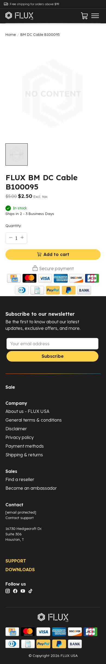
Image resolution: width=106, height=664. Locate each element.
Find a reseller (19, 479)
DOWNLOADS (20, 569)
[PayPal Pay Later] (69, 291)
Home (10, 34)
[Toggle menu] (95, 15)
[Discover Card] (76, 279)
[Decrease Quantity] (10, 237)
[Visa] (45, 279)
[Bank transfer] (84, 291)
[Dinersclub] (22, 291)
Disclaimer (16, 428)
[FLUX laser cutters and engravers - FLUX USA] (19, 15)
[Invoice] (37, 291)
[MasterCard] (29, 279)
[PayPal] (53, 291)
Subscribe (53, 356)
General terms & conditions (33, 420)
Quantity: (13, 225)
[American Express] (61, 279)
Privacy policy (19, 437)
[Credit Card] (14, 279)
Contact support (19, 518)
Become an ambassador (31, 488)
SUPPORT (15, 561)
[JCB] (92, 279)
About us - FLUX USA (27, 411)
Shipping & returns (24, 454)
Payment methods (24, 446)
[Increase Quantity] (22, 237)
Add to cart (56, 254)
